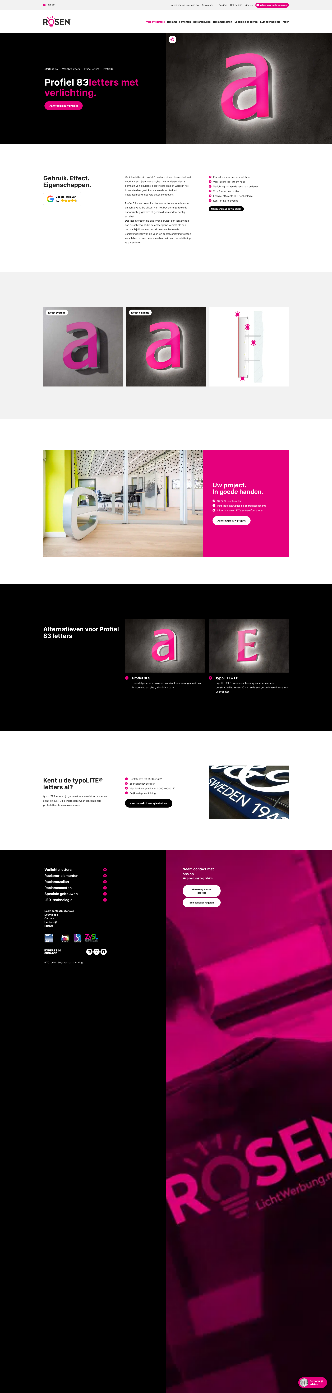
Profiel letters (91, 68)
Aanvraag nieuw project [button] (63, 105)
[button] (62, 199)
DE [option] (49, 5)
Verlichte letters (71, 68)
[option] (50, 5)
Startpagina (51, 68)
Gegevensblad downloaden (226, 209)
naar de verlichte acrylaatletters (148, 803)
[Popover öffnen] (237, 314)
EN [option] (54, 5)
